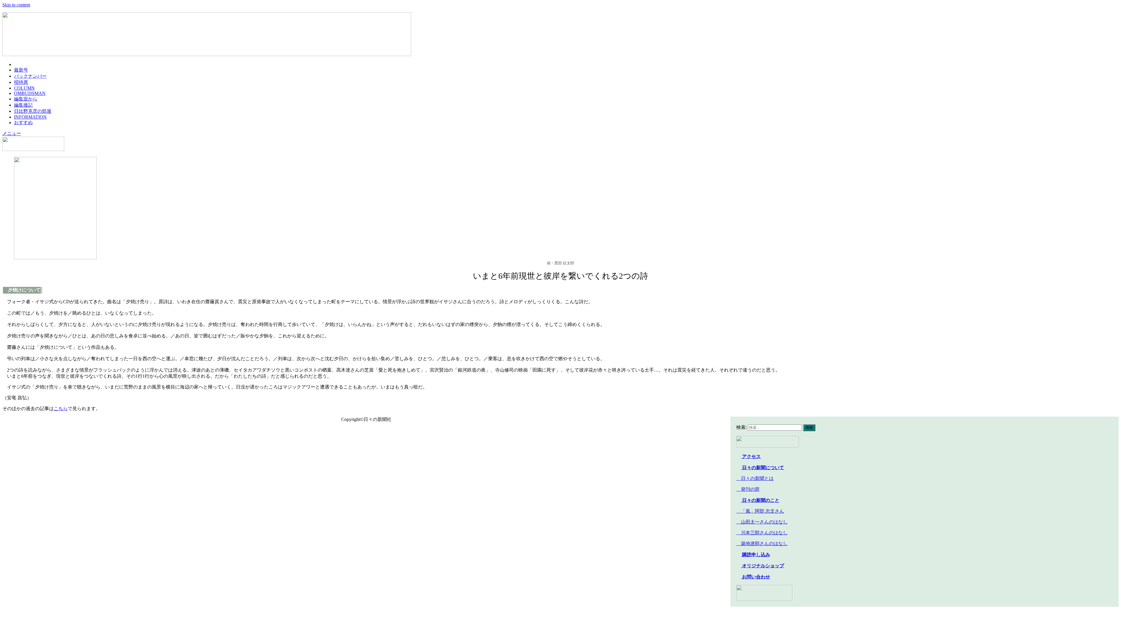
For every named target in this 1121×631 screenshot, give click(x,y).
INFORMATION (30, 117)
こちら (61, 408)
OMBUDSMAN (30, 93)
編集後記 (23, 105)
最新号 (21, 69)
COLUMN (24, 88)
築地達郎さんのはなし (762, 543)
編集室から (25, 98)
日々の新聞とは (755, 478)
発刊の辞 (750, 489)
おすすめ (23, 122)
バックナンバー (30, 76)
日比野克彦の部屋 (32, 111)
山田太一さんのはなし (762, 521)
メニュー (11, 133)
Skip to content (16, 4)
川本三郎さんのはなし (762, 532)
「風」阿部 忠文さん (760, 511)
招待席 (21, 82)
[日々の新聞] (206, 54)
